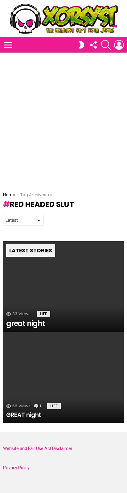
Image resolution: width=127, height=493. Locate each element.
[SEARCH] (106, 45)
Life (43, 314)
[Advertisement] (63, 119)
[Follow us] (93, 45)
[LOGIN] (119, 45)
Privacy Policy (16, 467)
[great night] (63, 286)
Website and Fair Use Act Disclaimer (37, 448)
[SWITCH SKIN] (81, 45)
